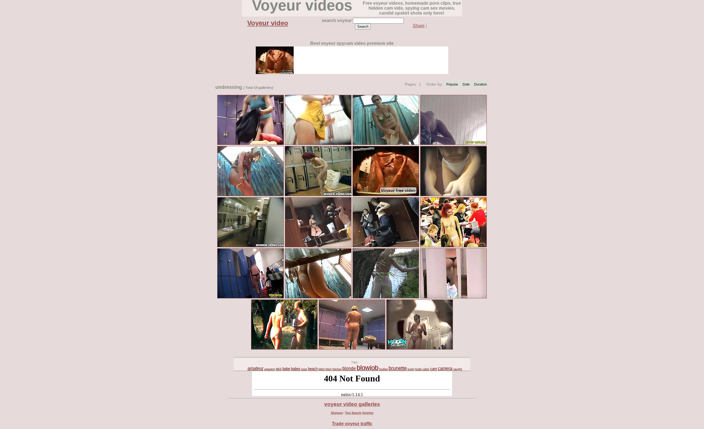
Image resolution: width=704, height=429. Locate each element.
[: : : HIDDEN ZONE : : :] (318, 195)
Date (466, 84)
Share (419, 25)
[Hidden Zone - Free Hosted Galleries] (250, 297)
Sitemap (337, 412)
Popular (452, 84)
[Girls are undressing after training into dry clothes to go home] (453, 195)
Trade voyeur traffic (352, 423)
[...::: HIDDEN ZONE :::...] (453, 297)
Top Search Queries (359, 412)
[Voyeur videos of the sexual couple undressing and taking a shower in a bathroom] (386, 195)
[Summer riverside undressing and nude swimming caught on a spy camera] (386, 297)
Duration (480, 84)
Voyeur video (267, 23)
